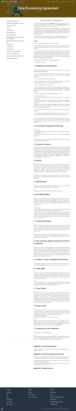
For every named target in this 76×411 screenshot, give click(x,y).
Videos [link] (73, 1)
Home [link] (48, 1)
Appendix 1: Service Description (12, 53)
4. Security (8, 27)
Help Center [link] (63, 1)
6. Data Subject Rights (10, 32)
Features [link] (53, 1)
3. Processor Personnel (11, 25)
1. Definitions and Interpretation (13, 21)
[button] (2, 409)
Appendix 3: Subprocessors (12, 58)
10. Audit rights (9, 44)
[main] (38, 9)
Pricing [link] (57, 1)
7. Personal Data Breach (11, 34)
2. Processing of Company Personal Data (14, 23)
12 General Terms (10, 49)
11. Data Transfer (10, 46)
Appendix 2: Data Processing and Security (15, 56)
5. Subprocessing (9, 30)
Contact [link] (68, 1)
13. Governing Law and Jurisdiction (13, 51)
